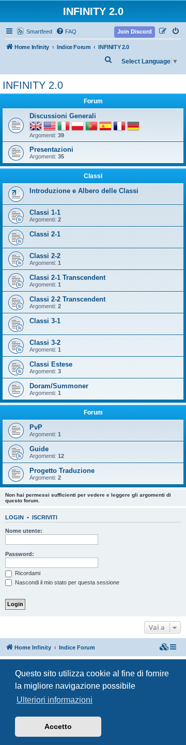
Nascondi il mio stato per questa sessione (66, 582)
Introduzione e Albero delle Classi (83, 191)
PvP (35, 427)
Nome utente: (23, 531)
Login (14, 517)
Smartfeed (39, 31)
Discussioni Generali (62, 116)
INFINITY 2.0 (33, 85)
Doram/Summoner (58, 386)
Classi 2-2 (44, 256)
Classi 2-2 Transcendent (67, 299)
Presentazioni (51, 149)
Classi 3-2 (44, 342)
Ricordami (26, 573)
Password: (19, 554)
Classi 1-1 (44, 212)
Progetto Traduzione (62, 470)
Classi (93, 176)
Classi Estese (50, 364)
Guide (39, 449)
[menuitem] (66, 31)
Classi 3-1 (44, 321)
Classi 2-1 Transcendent (67, 277)
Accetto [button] (58, 726)
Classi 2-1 (44, 234)
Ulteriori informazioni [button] (54, 699)
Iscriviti (44, 517)
